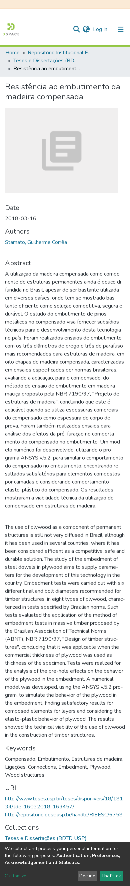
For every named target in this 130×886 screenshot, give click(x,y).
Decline (87, 876)
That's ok (111, 876)
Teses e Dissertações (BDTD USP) (46, 60)
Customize (15, 876)
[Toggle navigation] (120, 29)
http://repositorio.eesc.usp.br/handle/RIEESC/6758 (64, 814)
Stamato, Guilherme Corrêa (36, 242)
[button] (86, 29)
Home (12, 52)
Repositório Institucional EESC (61, 52)
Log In (101, 29)
